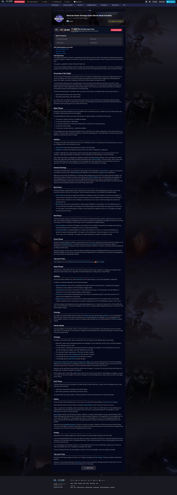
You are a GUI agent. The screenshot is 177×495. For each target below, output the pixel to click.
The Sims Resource (80, 487)
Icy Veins (55, 483)
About (71, 483)
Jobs (97, 483)
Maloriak (85, 10)
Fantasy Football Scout (104, 487)
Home (54, 10)
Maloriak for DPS (60, 51)
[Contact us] (146, 1)
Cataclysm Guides (69, 10)
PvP (124, 5)
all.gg (71, 487)
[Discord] (149, 1)
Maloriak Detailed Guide (62, 49)
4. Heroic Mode (93, 42)
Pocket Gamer (96, 487)
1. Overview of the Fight (62, 39)
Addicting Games (88, 487)
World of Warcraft (60, 10)
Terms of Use (92, 483)
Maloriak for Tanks (61, 53)
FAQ (84, 483)
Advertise (80, 483)
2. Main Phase (93, 39)
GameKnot (112, 487)
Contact (75, 483)
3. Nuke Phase (60, 42)
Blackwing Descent (78, 10)
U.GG (75, 487)
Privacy (87, 483)
